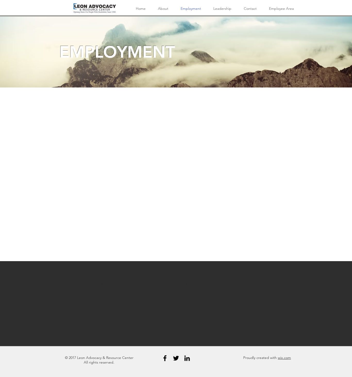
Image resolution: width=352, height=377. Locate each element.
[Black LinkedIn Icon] (187, 358)
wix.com (284, 357)
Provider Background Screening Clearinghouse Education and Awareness (135, 283)
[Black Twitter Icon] (176, 358)
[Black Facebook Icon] (165, 358)
